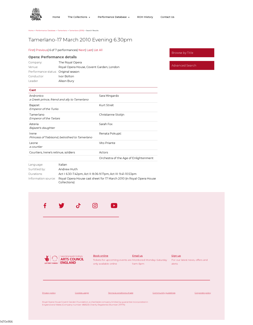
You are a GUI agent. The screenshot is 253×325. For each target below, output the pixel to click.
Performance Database (113, 17)
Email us (137, 255)
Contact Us (167, 17)
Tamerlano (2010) (76, 30)
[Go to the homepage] (36, 19)
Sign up (176, 255)
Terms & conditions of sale (120, 293)
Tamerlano (62, 30)
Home (56, 17)
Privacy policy (49, 293)
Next (81, 50)
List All (98, 50)
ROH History (145, 17)
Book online (100, 255)
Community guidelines (164, 293)
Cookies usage (82, 293)
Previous (42, 50)
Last (89, 50)
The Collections (78, 17)
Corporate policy (203, 293)
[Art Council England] (64, 264)
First (31, 50)
